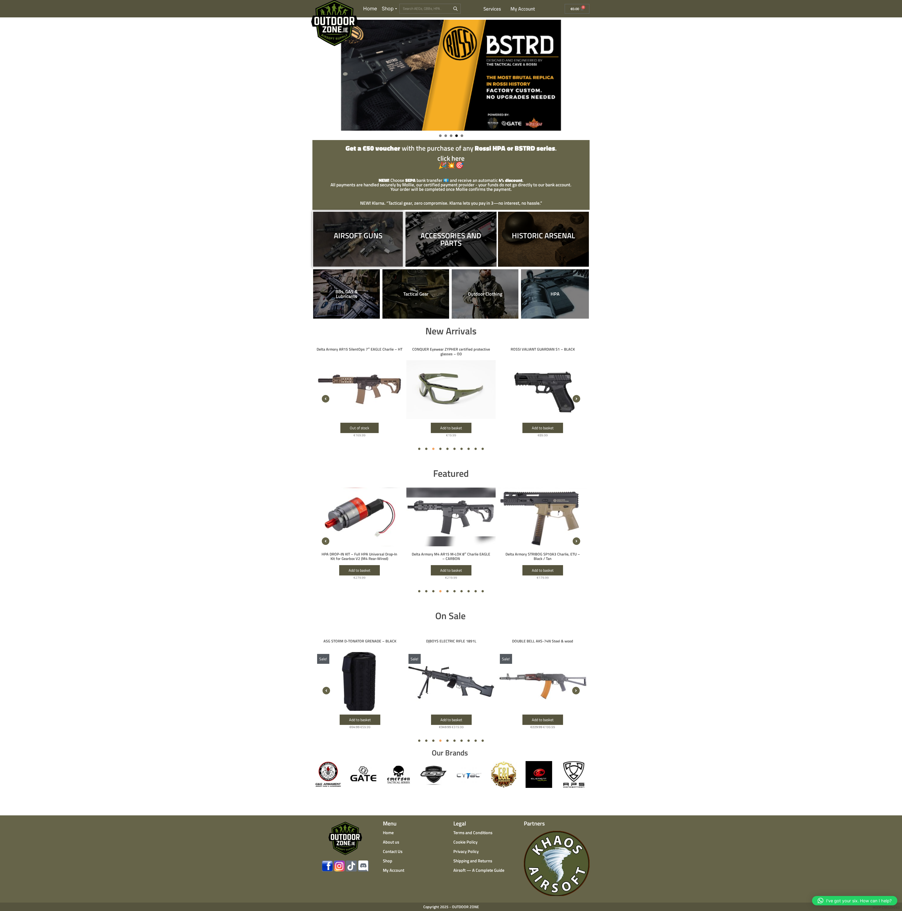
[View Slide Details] (451, 75)
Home (370, 9)
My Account (522, 8)
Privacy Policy (466, 851)
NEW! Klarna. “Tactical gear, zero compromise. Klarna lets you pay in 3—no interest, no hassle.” (451, 202)
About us (391, 842)
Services (492, 8)
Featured (451, 473)
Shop (388, 9)
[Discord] (363, 866)
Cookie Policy (465, 842)
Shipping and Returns (472, 861)
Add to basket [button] (359, 428)
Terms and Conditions (472, 832)
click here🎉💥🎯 (451, 157)
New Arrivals (451, 331)
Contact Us (392, 851)
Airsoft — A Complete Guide (478, 870)
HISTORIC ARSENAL (543, 235)
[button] (325, 399)
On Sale (450, 616)
